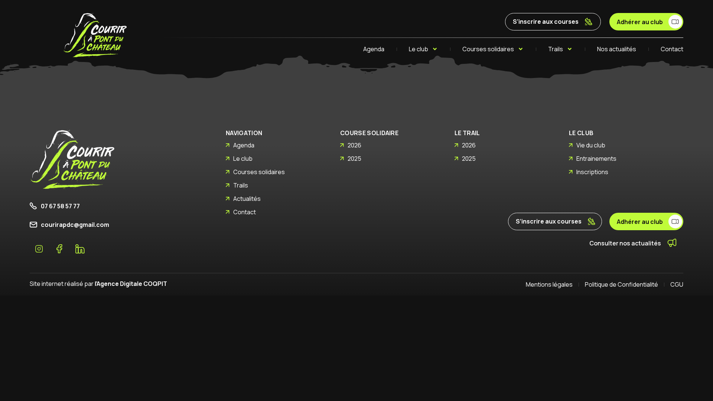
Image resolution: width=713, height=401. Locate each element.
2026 (354, 145)
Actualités (247, 198)
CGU (676, 284)
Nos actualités (616, 49)
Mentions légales (549, 284)
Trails (555, 49)
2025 (354, 158)
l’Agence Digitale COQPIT (131, 284)
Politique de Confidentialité (621, 284)
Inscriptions (592, 172)
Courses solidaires (488, 49)
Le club (418, 49)
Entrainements (596, 158)
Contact (672, 49)
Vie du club (590, 145)
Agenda (373, 49)
